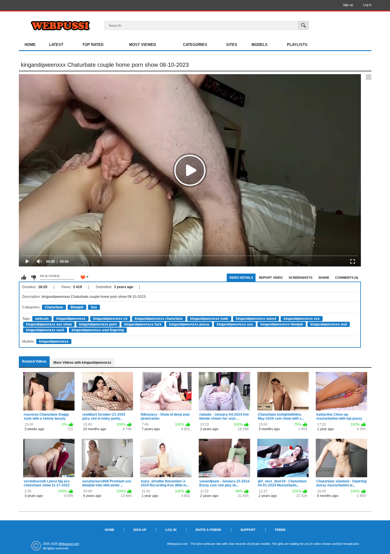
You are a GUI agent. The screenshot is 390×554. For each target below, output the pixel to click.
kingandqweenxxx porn (98, 324)
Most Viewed (142, 45)
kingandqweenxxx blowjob (281, 324)
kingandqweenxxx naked (256, 319)
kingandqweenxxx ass (235, 324)
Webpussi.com (69, 543)
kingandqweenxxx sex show (49, 324)
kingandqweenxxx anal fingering (98, 330)
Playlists (297, 45)
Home (30, 45)
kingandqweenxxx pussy (189, 324)
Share (323, 277)
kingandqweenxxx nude (209, 319)
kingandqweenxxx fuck (143, 324)
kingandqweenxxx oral (328, 324)
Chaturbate (54, 307)
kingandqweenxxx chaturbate (159, 319)
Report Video (271, 277)
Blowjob (77, 307)
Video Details (241, 277)
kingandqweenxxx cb (110, 319)
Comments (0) (346, 277)
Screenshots (300, 277)
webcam (42, 319)
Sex (94, 307)
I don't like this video (33, 277)
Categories (195, 45)
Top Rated (92, 45)
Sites (231, 45)
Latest (56, 45)
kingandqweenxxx (71, 319)
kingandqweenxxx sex (302, 319)
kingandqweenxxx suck (45, 330)
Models (260, 45)
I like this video (24, 277)
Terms (280, 529)
